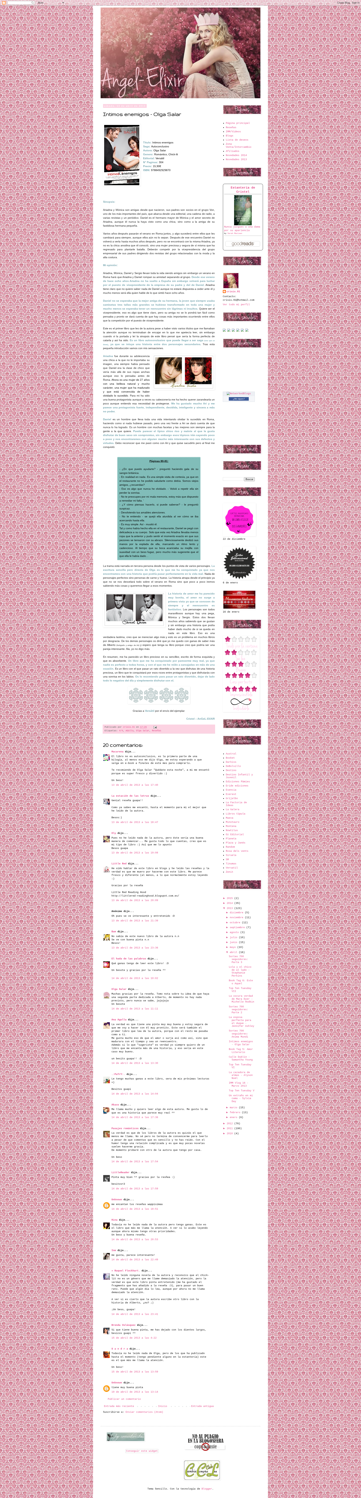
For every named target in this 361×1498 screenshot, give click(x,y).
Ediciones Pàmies (238, 781)
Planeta (231, 838)
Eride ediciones (237, 785)
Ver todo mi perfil (236, 304)
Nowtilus (232, 830)
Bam (113, 931)
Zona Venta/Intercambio (238, 145)
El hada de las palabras (128, 958)
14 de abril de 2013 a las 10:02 (134, 978)
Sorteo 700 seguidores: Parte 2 (238, 1009)
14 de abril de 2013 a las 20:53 (134, 1239)
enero (234, 1117)
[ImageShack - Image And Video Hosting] (224, 331)
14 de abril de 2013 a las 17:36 (134, 1117)
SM (227, 859)
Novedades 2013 (236, 159)
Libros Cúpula (235, 813)
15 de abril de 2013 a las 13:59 (134, 1371)
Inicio (162, 1406)
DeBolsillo (233, 766)
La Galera (232, 809)
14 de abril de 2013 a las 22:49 (134, 1259)
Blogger (207, 1488)
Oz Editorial (235, 834)
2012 (230, 1123)
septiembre (238, 927)
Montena (231, 826)
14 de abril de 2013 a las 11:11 (134, 1008)
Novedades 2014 (236, 155)
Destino (231, 770)
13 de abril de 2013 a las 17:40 (134, 785)
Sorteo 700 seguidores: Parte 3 (238, 959)
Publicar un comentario (124, 1399)
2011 (230, 1128)
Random (230, 847)
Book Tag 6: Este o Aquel (241, 982)
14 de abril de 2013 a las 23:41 (134, 1314)
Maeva (229, 818)
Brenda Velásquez (123, 1325)
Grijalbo (232, 798)
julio (234, 937)
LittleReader (120, 1172)
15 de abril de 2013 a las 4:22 (134, 1338)
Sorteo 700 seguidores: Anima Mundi (238, 1033)
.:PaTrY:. (118, 1074)
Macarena (117, 751)
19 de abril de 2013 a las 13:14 (134, 1392)
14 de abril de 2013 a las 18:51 (134, 1209)
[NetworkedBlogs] (239, 393)
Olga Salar (142, 730)
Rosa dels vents (237, 851)
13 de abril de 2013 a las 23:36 (134, 947)
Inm (113, 1250)
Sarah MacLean (235, 233)
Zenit (229, 872)
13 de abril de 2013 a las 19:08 (134, 852)
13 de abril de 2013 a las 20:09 (134, 900)
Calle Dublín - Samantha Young (241, 1058)
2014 (230, 903)
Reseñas (156, 730)
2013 (230, 908)
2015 (230, 898)
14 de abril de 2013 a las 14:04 (134, 1093)
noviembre (237, 917)
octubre (236, 922)
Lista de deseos (237, 140)
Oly (113, 833)
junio (234, 942)
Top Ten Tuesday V (241, 1090)
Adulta (129, 730)
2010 (230, 1133)
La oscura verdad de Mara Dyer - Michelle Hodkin (241, 999)
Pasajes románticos (125, 1128)
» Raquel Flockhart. (125, 1270)
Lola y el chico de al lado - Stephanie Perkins (240, 971)
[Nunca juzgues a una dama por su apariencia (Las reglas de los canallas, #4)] (243, 224)
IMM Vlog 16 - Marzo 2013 (238, 1084)
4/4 (121, 730)
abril (234, 952)
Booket (230, 758)
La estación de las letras (131, 796)
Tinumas (231, 863)
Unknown (116, 1199)
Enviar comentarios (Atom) (144, 1412)
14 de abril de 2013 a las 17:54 (134, 1161)
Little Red (119, 863)
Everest (231, 794)
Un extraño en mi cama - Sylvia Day (241, 1098)
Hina (114, 1220)
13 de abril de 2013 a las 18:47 (134, 822)
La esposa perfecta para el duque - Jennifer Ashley (241, 1022)
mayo (233, 947)
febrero (236, 1112)
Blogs (229, 135)
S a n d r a (119, 1348)
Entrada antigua (202, 1406)
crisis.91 (233, 291)
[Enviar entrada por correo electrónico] (154, 727)
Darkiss (231, 762)
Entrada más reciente (119, 1406)
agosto (235, 932)
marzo (234, 1107)
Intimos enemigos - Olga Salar (241, 1043)
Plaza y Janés (235, 842)
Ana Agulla (119, 1019)
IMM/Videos (233, 131)
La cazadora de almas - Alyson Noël (241, 1075)
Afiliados (232, 151)
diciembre (237, 912)
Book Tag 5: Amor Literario (241, 1051)
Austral (231, 753)
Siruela (231, 855)
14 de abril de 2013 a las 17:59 (134, 1188)
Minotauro (232, 822)
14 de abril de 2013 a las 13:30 (134, 1063)
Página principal (238, 123)
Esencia (231, 790)
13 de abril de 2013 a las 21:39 (134, 920)
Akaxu (115, 1104)
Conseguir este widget (142, 1451)
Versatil (232, 867)
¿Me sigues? (239, 399)
